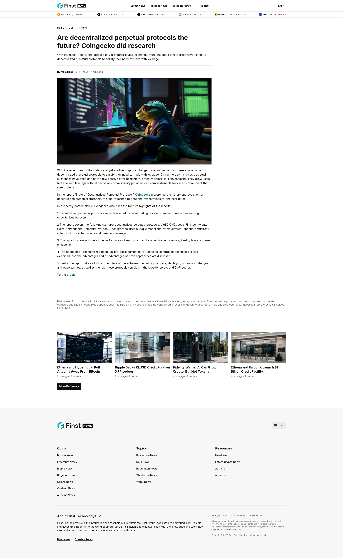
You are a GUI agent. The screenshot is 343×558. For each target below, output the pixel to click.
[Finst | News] (71, 6)
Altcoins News (182, 5)
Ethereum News (67, 461)
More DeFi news (69, 386)
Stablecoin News (146, 475)
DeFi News (143, 461)
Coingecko (142, 194)
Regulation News (146, 468)
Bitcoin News (159, 5)
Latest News (138, 5)
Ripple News (65, 468)
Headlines (221, 455)
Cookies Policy (84, 539)
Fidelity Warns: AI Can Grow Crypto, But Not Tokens (194, 369)
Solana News (65, 481)
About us (221, 475)
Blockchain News (146, 455)
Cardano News (66, 488)
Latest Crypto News (227, 461)
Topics (204, 5)
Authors (220, 468)
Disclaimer (63, 539)
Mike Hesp (67, 71)
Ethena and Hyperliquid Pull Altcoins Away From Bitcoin (78, 369)
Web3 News (143, 481)
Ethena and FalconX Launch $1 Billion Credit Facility (254, 369)
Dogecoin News (67, 475)
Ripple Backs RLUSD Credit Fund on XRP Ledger (142, 369)
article (71, 274)
